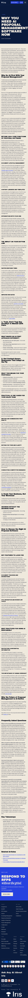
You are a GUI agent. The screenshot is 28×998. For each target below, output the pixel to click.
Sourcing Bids (4, 933)
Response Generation (6, 918)
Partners (15, 943)
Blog (21, 939)
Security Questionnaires (21, 911)
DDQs (17, 913)
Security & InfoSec (5, 948)
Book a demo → (14, 2)
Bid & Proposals (4, 941)
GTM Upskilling (23, 955)
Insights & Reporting (5, 920)
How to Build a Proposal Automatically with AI (14, 861)
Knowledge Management (6, 915)
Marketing (3, 945)
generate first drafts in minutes (10, 615)
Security (15, 948)
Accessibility (14, 989)
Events (21, 950)
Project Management (6, 922)
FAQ (14, 950)
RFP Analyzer (4, 911)
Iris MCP (3, 909)
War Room (3, 929)
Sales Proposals (19, 909)
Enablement (18, 915)
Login (21, 2)
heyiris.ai (5, 714)
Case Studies (23, 941)
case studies (12, 318)
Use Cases (22, 945)
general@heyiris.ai (6, 985)
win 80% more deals (18, 303)
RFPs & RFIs (18, 906)
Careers (15, 941)
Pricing (14, 945)
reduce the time (20, 275)
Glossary (22, 943)
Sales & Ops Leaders (5, 943)
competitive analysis (6, 487)
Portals (3, 927)
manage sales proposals (7, 170)
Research (3, 931)
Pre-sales (3, 939)
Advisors (22, 948)
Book (21, 952)
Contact (15, 952)
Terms (8, 989)
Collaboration (4, 924)
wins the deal (8, 693)
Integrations (4, 906)
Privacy (3, 989)
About (14, 939)
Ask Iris (2, 913)
